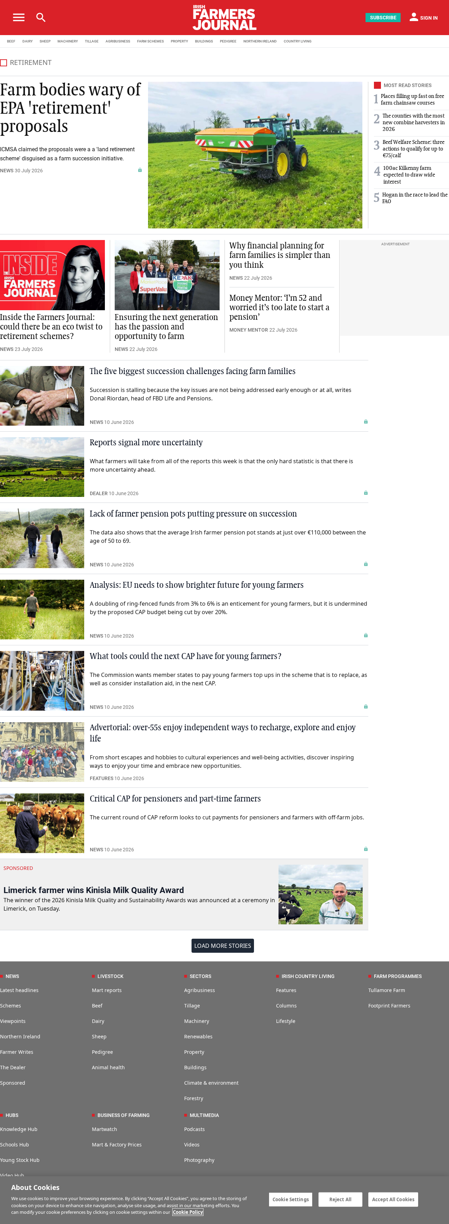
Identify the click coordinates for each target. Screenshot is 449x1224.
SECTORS (200, 976)
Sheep (99, 1036)
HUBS (12, 1115)
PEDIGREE (228, 41)
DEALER (99, 493)
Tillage (192, 1005)
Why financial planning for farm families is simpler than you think (279, 255)
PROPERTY (179, 41)
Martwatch (104, 1129)
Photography (199, 1160)
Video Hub (12, 1175)
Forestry (193, 1098)
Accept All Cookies (393, 1199)
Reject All (340, 1199)
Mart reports (107, 990)
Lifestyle (285, 1021)
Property (194, 1052)
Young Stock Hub (20, 1160)
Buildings (195, 1067)
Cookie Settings (291, 1199)
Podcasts (194, 1129)
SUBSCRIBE (383, 17)
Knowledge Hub (19, 1129)
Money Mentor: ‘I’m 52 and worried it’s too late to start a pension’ (279, 307)
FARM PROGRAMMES (398, 976)
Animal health (108, 1067)
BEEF (11, 41)
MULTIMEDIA (204, 1115)
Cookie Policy (188, 1212)
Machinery (196, 1021)
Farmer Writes (16, 1052)
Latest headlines (19, 990)
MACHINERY (68, 41)
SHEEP (45, 41)
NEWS (6, 170)
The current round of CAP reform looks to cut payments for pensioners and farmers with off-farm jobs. (227, 817)
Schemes (10, 1005)
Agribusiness (199, 990)
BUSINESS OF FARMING (124, 1115)
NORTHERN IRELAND (260, 41)
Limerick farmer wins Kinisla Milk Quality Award (94, 890)
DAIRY (27, 41)
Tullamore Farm (386, 990)
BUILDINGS (204, 41)
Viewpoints (13, 1021)
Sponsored (12, 1082)
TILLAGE (92, 41)
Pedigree (102, 1052)
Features (286, 990)
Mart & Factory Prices (117, 1144)
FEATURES (101, 778)
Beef (97, 1005)
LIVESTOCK (110, 976)
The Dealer (13, 1067)
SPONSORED (18, 868)
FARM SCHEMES (150, 41)
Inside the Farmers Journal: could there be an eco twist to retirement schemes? (51, 327)
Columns (286, 1005)
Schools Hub (14, 1144)
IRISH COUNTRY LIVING (308, 976)
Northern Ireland (20, 1036)
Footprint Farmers (389, 1005)
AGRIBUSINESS (118, 41)
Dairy (98, 1021)
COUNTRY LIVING (297, 41)
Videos (192, 1144)
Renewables (198, 1036)
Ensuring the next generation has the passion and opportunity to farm (166, 327)
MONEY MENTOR (248, 330)
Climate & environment (211, 1082)
